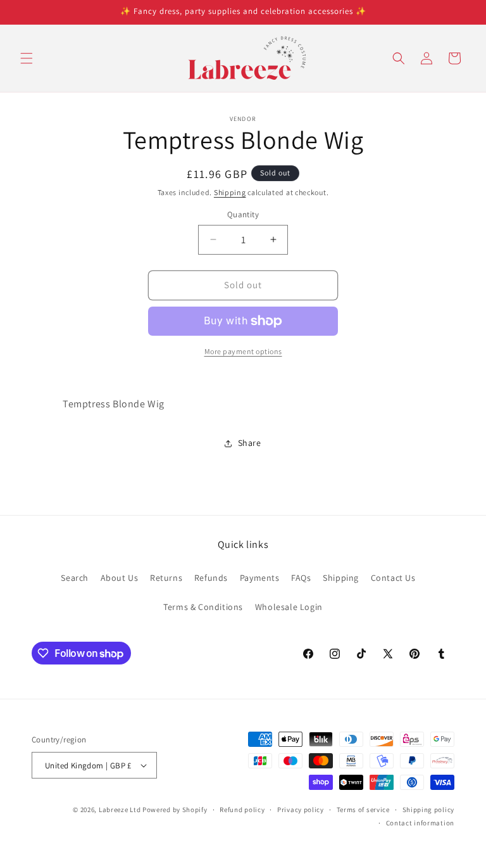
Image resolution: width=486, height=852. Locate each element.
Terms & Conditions (203, 607)
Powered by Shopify (175, 809)
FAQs (301, 577)
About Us (120, 577)
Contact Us (393, 577)
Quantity (243, 214)
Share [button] (249, 442)
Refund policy (242, 809)
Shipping (230, 192)
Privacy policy (300, 809)
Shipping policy (428, 809)
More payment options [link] (243, 351)
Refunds (211, 577)
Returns (166, 577)
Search (75, 577)
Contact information (420, 822)
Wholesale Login (289, 607)
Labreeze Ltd (119, 809)
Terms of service (363, 809)
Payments (260, 577)
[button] (26, 58)
